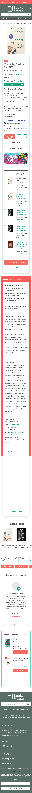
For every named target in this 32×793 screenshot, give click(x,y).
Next (28, 634)
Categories (9, 758)
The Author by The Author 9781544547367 (21, 228)
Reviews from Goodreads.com (19, 511)
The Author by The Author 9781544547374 (21, 212)
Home (3, 23)
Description (7, 279)
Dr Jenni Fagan (14, 424)
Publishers (9, 763)
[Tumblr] (8, 746)
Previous (25, 634)
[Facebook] (11, 746)
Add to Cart (20, 652)
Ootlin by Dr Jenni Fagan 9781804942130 (21, 196)
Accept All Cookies (15, 788)
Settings (15, 780)
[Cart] (30, 9)
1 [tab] (11, 624)
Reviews (19, 279)
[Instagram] (4, 746)
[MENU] (2, 9)
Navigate (8, 753)
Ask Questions (16, 149)
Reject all (15, 784)
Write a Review (19, 74)
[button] (16, 158)
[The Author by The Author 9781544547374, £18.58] (21, 534)
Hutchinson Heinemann (17, 432)
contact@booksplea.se (11, 735)
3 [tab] (17, 624)
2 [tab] (14, 624)
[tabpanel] (8, 549)
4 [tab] (20, 624)
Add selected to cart (16, 262)
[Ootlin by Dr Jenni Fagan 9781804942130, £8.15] (7, 534)
